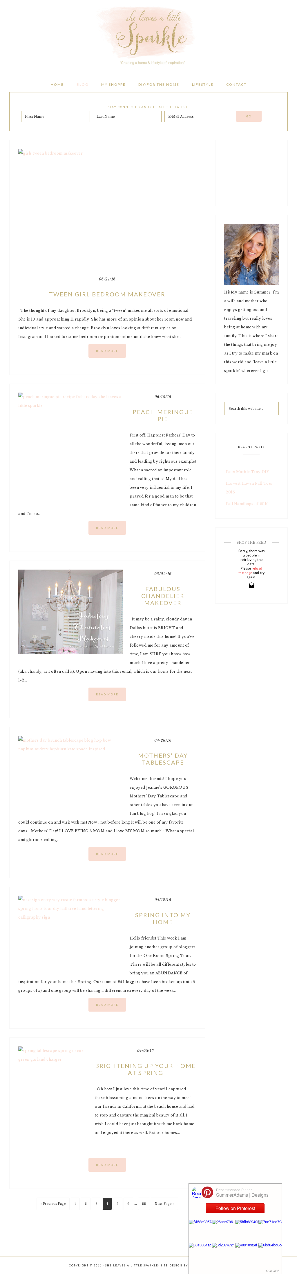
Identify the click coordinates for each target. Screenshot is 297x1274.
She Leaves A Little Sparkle (131, 1265)
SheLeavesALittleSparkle (148, 34)
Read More (107, 351)
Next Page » (164, 1204)
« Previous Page (53, 1204)
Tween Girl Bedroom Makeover (107, 294)
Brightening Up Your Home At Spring (145, 1069)
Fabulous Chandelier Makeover (162, 595)
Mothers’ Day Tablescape (163, 759)
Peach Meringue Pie (163, 415)
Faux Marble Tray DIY (247, 472)
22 (144, 1204)
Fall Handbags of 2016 (247, 504)
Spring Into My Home (163, 918)
